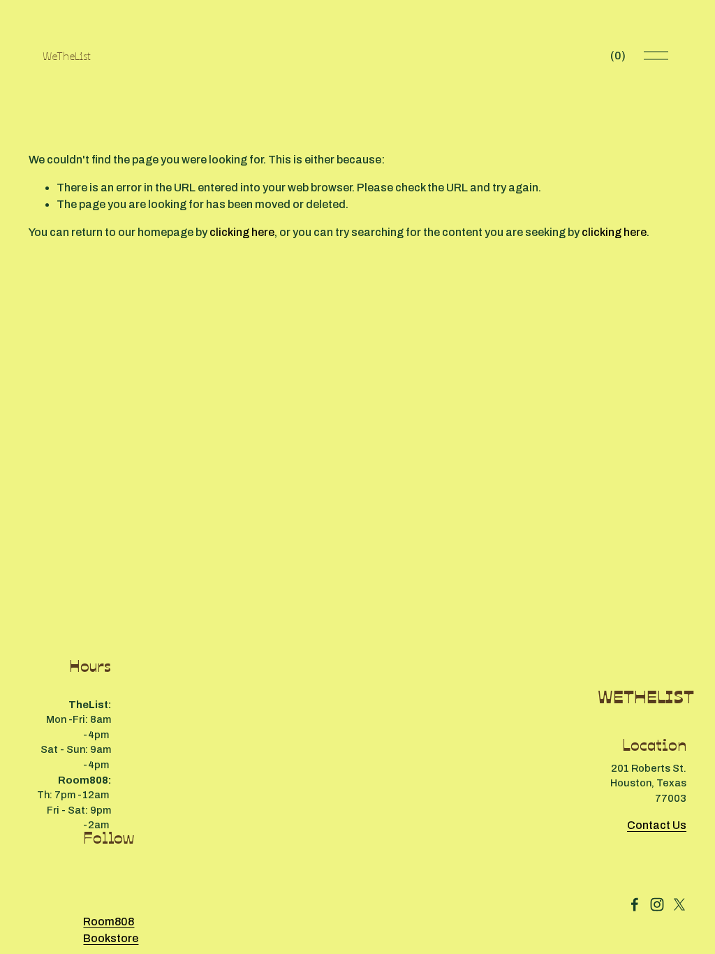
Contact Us (656, 825)
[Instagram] (657, 904)
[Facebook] (635, 904)
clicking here (241, 232)
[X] (679, 904)
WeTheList (67, 55)
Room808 (108, 921)
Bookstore (110, 938)
